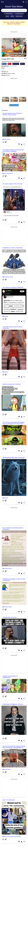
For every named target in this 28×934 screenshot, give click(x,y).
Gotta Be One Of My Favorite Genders (12, 836)
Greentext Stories (8, 568)
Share (4, 63)
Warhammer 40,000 (8, 276)
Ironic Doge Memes (8, 173)
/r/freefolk (6, 316)
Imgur (3, 69)
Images (7, 16)
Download (16, 63)
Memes (12, 16)
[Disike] (19, 144)
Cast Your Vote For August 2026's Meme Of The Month (14, 23)
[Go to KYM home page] (2, 2)
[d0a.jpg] (14, 47)
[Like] (22, 144)
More (23, 63)
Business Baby (12, 66)
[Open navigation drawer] (26, 2)
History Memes (7, 139)
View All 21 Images (14, 105)
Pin (10, 63)
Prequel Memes (7, 769)
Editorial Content (19, 16)
